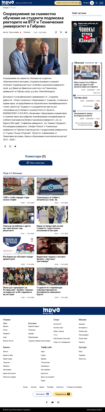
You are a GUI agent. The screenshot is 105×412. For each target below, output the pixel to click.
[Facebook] (46, 402)
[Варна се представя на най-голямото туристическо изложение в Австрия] (52, 215)
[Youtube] (52, 402)
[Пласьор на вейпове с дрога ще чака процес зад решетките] (18, 215)
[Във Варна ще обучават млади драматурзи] (18, 245)
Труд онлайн (14, 32)
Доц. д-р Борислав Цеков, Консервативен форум (84, 124)
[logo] (8, 3)
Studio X (99, 410)
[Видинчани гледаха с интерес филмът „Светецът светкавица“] (52, 245)
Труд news (96, 93)
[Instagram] (58, 402)
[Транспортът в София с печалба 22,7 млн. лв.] (52, 186)
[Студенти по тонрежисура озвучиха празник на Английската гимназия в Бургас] (52, 276)
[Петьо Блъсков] (96, 106)
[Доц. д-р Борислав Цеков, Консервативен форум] (96, 124)
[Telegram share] (66, 32)
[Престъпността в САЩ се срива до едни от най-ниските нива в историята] (87, 72)
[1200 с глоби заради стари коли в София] (18, 186)
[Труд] (51, 311)
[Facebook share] (56, 32)
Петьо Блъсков (88, 106)
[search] (97, 3)
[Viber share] (61, 32)
